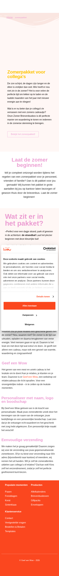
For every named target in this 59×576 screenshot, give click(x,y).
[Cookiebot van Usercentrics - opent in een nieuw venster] (43, 249)
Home (10, 17)
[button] (51, 6)
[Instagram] (29, 571)
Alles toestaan (29, 305)
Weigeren (29, 324)
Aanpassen (28, 315)
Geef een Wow (30, 377)
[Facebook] (37, 571)
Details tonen (43, 296)
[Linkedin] (21, 571)
